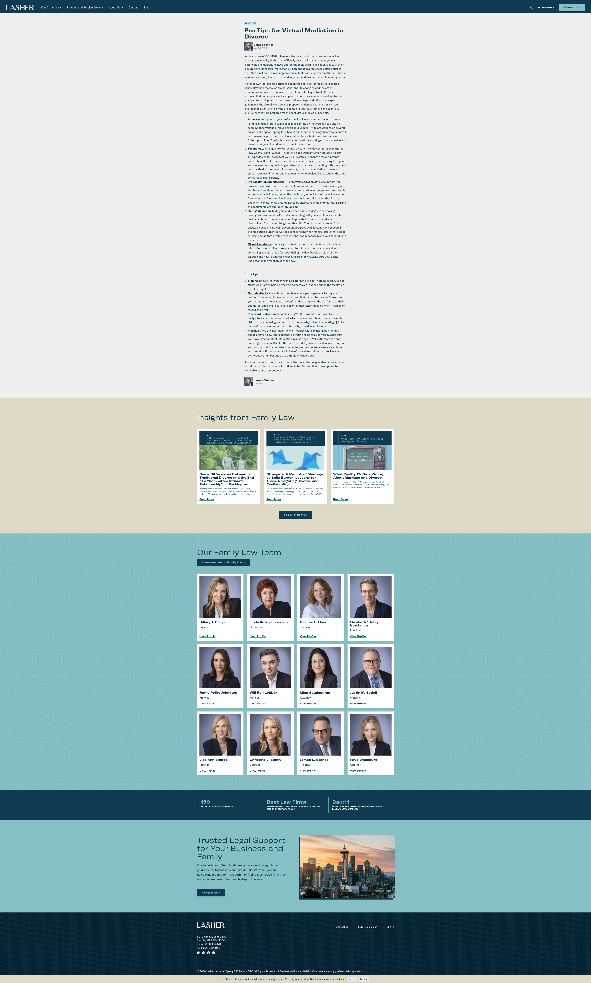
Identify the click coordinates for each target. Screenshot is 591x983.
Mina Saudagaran (315, 692)
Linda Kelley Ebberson (269, 622)
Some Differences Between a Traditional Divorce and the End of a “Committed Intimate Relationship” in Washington (226, 479)
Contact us (342, 926)
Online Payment (546, 7)
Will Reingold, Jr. (263, 692)
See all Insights (294, 514)
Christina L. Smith (265, 760)
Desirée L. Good (313, 622)
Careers (133, 7)
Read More (206, 499)
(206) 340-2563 (211, 947)
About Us (114, 7)
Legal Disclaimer (367, 926)
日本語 (390, 926)
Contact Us (572, 7)
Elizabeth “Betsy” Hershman (365, 623)
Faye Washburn (363, 760)
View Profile (207, 636)
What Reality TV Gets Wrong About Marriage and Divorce (358, 475)
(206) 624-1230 (214, 944)
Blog (146, 7)
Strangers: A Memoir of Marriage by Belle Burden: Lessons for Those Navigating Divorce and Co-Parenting (294, 479)
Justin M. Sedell (363, 692)
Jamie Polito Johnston (218, 692)
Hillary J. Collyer (213, 622)
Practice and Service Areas (84, 7)
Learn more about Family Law (222, 562)
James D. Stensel (315, 760)
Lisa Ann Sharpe (213, 760)
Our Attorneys (50, 7)
